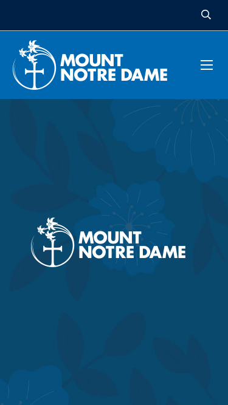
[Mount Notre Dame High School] (96, 65)
